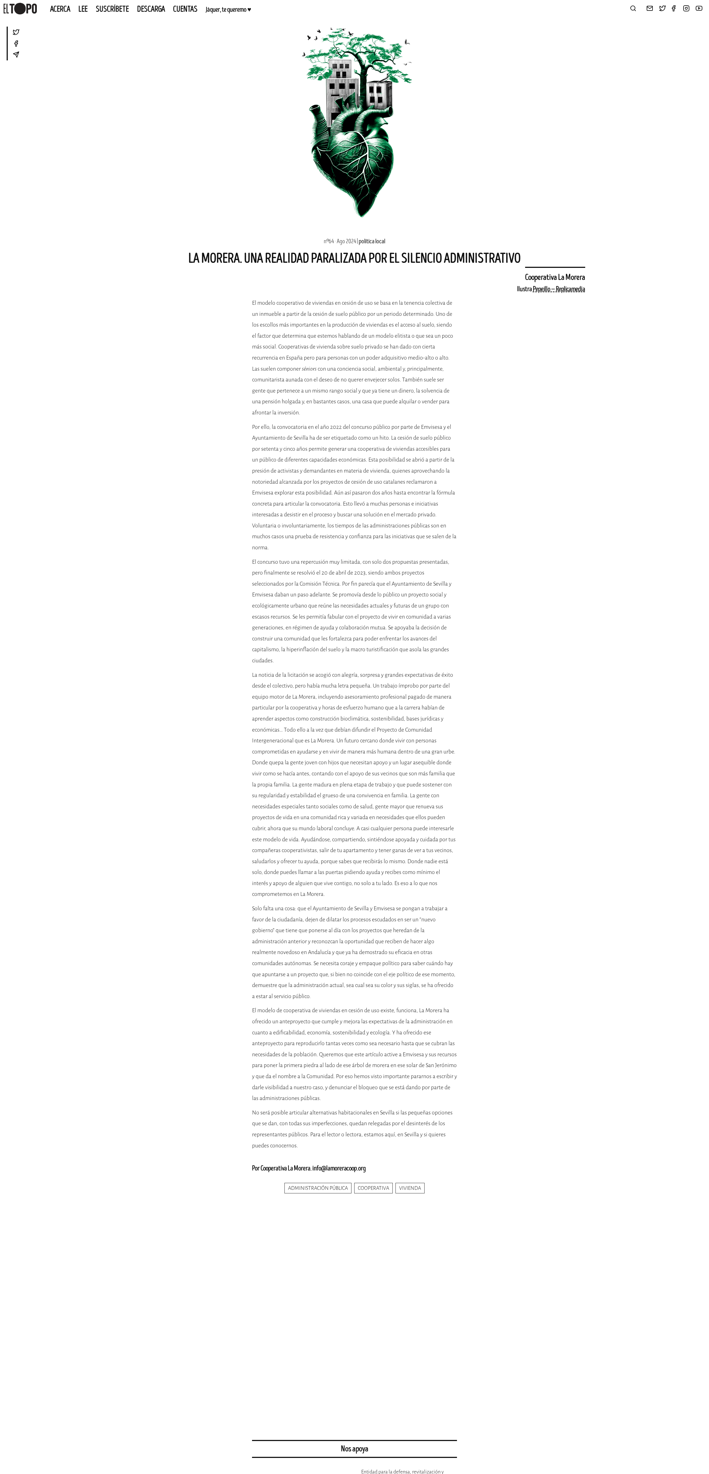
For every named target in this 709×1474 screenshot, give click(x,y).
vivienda (410, 1188)
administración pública (318, 1188)
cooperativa (373, 1188)
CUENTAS (185, 9)
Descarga (151, 9)
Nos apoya (354, 1449)
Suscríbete (112, 9)
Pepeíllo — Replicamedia (559, 289)
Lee (83, 9)
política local (372, 241)
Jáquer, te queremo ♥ (228, 10)
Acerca (60, 9)
